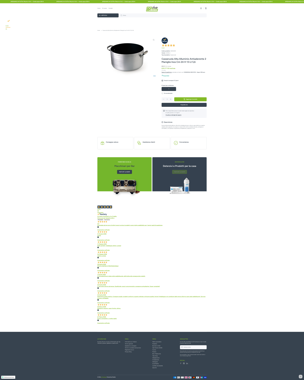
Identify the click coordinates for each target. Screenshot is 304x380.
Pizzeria (154, 351)
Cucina (154, 349)
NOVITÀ (154, 367)
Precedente (100, 219)
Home (98, 30)
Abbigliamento (156, 357)
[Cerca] (120, 15)
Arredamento (155, 359)
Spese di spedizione (167, 72)
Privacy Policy (128, 351)
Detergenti (155, 361)
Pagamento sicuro (129, 349)
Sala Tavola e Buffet (157, 347)
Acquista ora (184, 104)
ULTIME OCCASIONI (157, 366)
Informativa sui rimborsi (131, 341)
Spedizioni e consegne (130, 346)
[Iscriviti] (205, 347)
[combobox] (163, 15)
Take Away (155, 356)
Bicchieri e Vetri (156, 346)
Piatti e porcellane (156, 341)
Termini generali (129, 343)
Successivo (107, 219)
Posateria (154, 343)
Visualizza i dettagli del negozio (173, 115)
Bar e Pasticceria (156, 353)
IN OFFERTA (155, 363)
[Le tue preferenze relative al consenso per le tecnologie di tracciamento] (8, 377)
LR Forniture (104, 377)
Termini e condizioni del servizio (133, 347)
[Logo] (152, 8)
